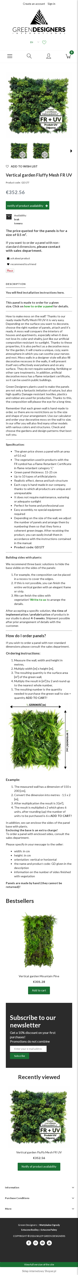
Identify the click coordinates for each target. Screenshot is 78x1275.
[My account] (49, 56)
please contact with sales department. (33, 248)
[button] (10, 55)
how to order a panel (38, 306)
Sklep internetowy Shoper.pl (39, 1271)
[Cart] (68, 55)
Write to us (38, 599)
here (60, 292)
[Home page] (39, 21)
